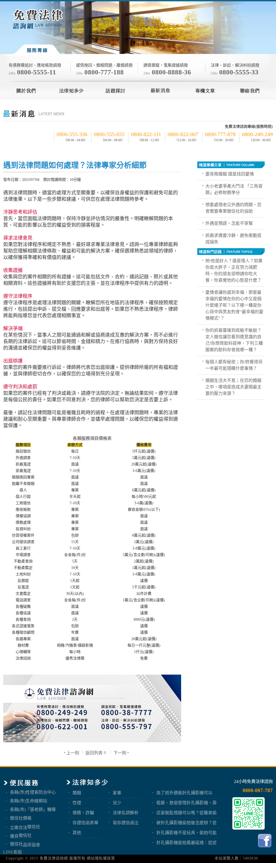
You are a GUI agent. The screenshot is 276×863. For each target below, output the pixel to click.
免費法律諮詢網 (54, 858)
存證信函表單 (85, 822)
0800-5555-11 (36, 72)
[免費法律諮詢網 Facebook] (265, 848)
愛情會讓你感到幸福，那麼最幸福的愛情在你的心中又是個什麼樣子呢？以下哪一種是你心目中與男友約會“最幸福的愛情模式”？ (234, 305)
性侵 (77, 802)
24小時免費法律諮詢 (253, 781)
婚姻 (77, 792)
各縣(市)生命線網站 (28, 801)
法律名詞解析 (126, 812)
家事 (117, 792)
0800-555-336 (72, 134)
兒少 (117, 802)
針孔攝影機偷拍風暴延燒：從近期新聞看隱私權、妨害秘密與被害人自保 (186, 842)
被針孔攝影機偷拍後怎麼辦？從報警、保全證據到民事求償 (186, 822)
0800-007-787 (258, 790)
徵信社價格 (21, 818)
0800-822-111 (146, 134)
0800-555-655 (109, 134)
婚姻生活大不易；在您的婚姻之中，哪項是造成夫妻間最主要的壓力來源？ (233, 387)
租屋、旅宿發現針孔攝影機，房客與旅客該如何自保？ (186, 802)
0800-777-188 (104, 72)
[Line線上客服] (248, 813)
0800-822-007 (183, 134)
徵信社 (33, 826)
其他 (77, 832)
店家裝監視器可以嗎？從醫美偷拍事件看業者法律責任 (186, 812)
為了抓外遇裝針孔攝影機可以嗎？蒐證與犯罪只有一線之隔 (184, 792)
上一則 (72, 753)
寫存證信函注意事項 (126, 822)
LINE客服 (12, 852)
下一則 (119, 753)
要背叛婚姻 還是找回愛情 (229, 174)
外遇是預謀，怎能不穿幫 (229, 223)
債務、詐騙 (83, 812)
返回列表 (94, 753)
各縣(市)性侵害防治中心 (33, 792)
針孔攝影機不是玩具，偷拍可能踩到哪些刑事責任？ (186, 832)
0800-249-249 (257, 134)
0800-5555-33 (238, 72)
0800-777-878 (220, 134)
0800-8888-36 (171, 72)
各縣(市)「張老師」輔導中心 (33, 809)
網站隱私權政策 (101, 858)
